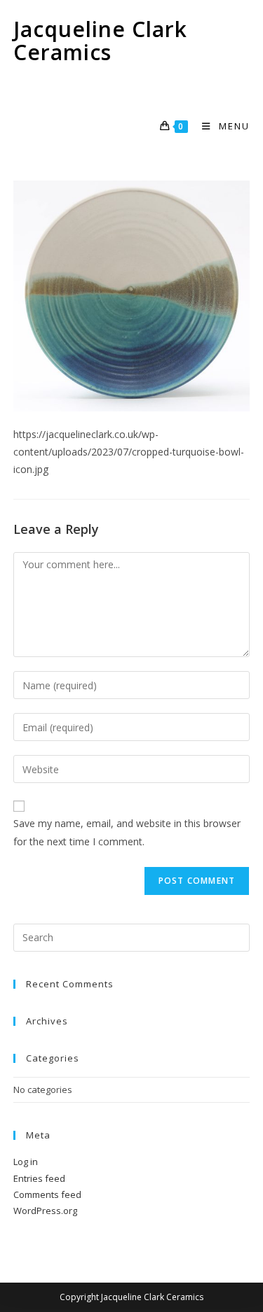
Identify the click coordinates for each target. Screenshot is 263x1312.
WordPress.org (45, 1210)
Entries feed (39, 1178)
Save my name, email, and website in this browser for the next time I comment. (127, 832)
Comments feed (47, 1194)
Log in (25, 1161)
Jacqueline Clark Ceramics (100, 40)
